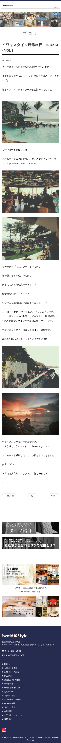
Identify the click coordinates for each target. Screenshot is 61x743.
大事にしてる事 (10, 668)
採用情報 (8, 719)
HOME (7, 664)
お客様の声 (8, 692)
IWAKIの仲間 (9, 703)
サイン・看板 (9, 707)
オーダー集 (8, 684)
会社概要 (8, 711)
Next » (54, 496)
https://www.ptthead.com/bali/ (21, 163)
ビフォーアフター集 (12, 699)
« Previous (9, 496)
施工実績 (8, 676)
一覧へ (32, 496)
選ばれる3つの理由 (12, 680)
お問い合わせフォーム (13, 715)
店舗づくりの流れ (11, 672)
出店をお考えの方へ (12, 688)
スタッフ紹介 (9, 696)
